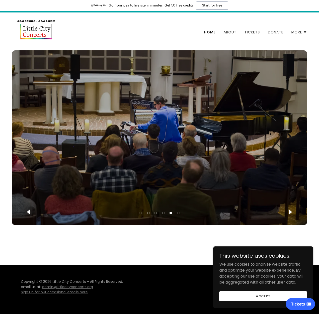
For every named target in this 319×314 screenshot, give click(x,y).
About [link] (230, 32)
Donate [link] (275, 32)
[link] (35, 31)
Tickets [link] (252, 32)
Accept (263, 296)
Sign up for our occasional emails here (54, 292)
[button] (299, 32)
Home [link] (210, 32)
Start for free (212, 5)
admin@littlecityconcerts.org (67, 286)
